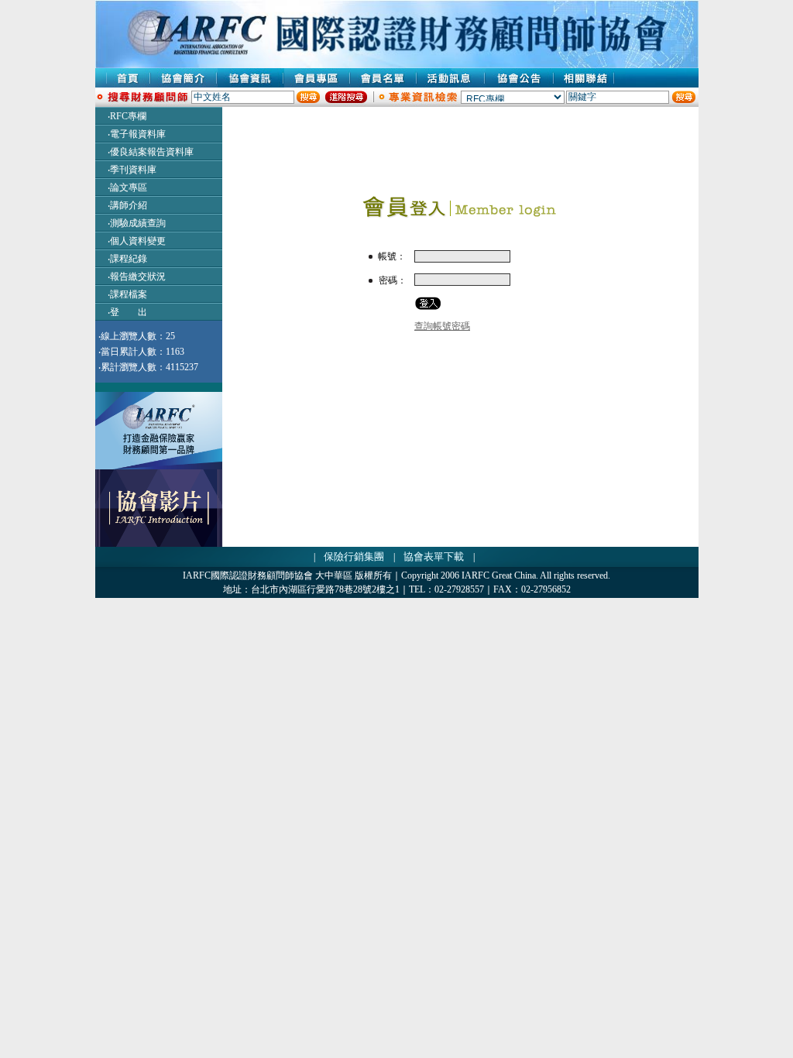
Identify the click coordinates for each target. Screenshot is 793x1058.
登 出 (128, 312)
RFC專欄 (128, 116)
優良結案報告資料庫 (152, 151)
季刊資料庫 (133, 169)
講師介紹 (128, 205)
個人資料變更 (138, 240)
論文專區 (128, 187)
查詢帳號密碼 (442, 326)
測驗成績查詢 (138, 223)
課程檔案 (128, 294)
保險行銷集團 (354, 556)
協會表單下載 (433, 556)
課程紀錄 (128, 258)
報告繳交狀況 (138, 276)
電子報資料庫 (138, 134)
